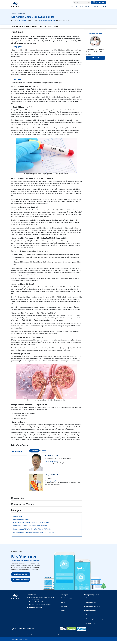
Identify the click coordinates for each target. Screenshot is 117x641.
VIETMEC (15, 4)
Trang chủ (13, 13)
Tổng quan (15, 26)
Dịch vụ (63, 602)
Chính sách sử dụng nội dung (93, 606)
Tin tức (63, 610)
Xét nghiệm (21, 13)
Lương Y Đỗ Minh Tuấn (52, 475)
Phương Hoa (22, 20)
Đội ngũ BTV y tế (90, 623)
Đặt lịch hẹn (99, 2)
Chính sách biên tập (91, 614)
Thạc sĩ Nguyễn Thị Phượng (47, 20)
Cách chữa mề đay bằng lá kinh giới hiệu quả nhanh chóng (30, 526)
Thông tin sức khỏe (85, 6)
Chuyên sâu (33, 26)
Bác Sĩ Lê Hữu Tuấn (51, 455)
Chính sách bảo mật (90, 610)
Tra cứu (96, 6)
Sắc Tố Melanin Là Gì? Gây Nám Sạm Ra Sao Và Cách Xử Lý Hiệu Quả (33, 532)
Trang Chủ (74, 6)
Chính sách (88, 598)
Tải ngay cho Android (22, 579)
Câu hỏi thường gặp (66, 598)
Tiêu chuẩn (64, 606)
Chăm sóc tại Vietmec (45, 26)
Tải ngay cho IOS (21, 574)
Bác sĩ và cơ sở (24, 26)
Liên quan (56, 26)
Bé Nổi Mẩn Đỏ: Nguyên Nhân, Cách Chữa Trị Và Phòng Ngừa (31, 522)
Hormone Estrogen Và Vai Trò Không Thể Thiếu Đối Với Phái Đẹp (32, 529)
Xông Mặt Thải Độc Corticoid (21, 519)
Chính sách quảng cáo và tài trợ (94, 619)
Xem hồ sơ (95, 58)
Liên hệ (104, 6)
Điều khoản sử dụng (90, 602)
